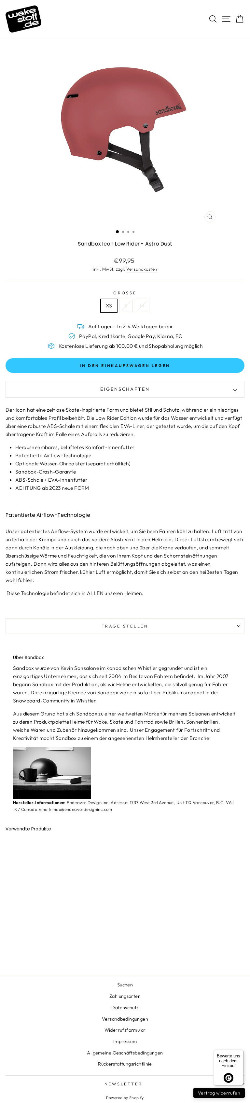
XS (109, 305)
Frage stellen (125, 626)
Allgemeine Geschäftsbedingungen (125, 1053)
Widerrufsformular (125, 1030)
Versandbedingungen (125, 1019)
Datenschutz (124, 1008)
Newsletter (123, 1083)
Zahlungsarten (125, 996)
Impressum (125, 1041)
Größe (125, 292)
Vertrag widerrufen (219, 1093)
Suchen (125, 985)
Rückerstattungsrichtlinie (125, 1064)
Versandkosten (141, 269)
